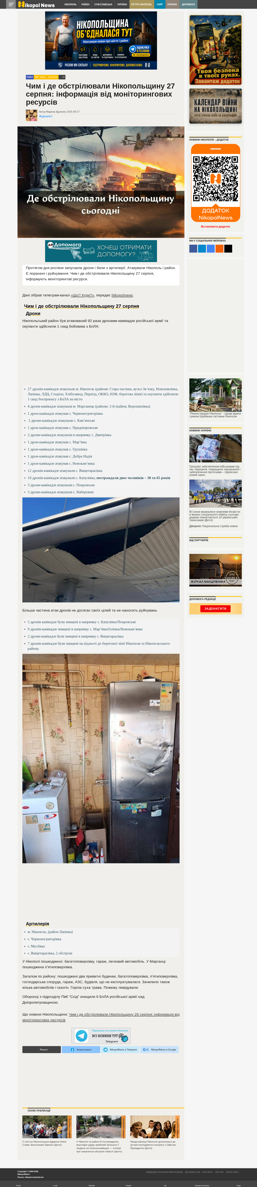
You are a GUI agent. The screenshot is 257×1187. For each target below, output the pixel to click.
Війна (43, 77)
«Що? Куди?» (82, 295)
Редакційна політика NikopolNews (164, 1172)
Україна (122, 4)
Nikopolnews (122, 295)
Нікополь (70, 4)
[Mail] (228, 249)
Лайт (160, 4)
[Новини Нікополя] (36, 7)
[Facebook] (193, 249)
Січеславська (103, 4)
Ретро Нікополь (141, 4)
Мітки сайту (232, 1172)
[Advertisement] (101, 358)
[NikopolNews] (101, 1036)
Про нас (219, 1172)
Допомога (188, 4)
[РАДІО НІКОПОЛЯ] (215, 106)
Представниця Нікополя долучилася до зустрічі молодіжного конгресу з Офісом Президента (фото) (153, 1144)
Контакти (207, 1172)
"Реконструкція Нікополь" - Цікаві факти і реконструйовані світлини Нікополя (215, 415)
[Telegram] (202, 249)
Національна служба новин (220, 526)
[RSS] (219, 249)
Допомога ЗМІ (192, 1172)
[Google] (211, 249)
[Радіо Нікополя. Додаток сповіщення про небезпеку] (215, 50)
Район (85, 4)
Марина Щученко (56, 111)
